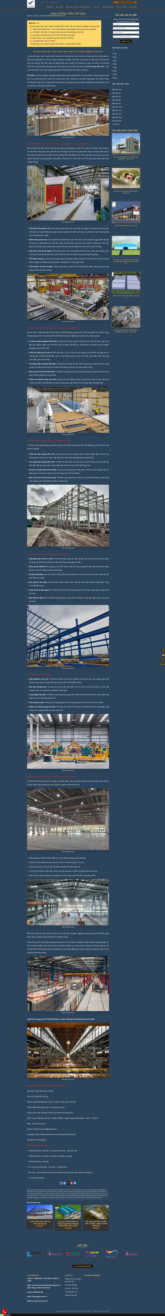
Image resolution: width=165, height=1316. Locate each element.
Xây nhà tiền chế (80, 1197)
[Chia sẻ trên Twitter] (64, 1183)
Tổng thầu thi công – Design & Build (78, 7)
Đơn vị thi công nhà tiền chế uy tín (39, 1191)
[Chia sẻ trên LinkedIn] (74, 1183)
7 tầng (114, 74)
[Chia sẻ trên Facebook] (61, 1183)
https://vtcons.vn (39, 1123)
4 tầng (114, 64)
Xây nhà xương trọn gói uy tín (94, 1197)
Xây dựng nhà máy (80, 1195)
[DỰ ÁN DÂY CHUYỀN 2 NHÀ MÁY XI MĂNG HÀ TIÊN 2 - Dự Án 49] (126, 317)
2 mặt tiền (115, 124)
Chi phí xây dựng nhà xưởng (77, 1190)
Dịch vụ (96, 7)
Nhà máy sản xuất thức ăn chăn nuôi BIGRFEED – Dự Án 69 (126, 158)
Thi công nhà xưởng (44, 1195)
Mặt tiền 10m (117, 107)
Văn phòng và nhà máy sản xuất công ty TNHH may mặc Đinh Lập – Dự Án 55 (126, 261)
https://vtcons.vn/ (41, 1301)
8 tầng (114, 78)
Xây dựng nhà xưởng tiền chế (67, 1197)
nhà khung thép (67, 1191)
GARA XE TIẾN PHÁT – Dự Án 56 (126, 226)
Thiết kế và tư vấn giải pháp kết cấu (73, 1280)
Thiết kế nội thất (71, 1295)
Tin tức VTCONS (121, 7)
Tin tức (46, 1190)
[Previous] (29, 1248)
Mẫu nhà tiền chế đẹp (56, 1191)
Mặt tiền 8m (116, 100)
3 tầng (114, 60)
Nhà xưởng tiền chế (32, 1195)
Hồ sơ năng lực (108, 7)
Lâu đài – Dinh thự (71, 1288)
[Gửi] (135, 2)
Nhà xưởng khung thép (82, 1193)
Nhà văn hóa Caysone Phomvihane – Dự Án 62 (126, 192)
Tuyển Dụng (133, 7)
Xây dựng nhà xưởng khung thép (49, 1197)
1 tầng (114, 54)
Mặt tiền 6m (116, 93)
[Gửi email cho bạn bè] (68, 1183)
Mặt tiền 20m (117, 121)
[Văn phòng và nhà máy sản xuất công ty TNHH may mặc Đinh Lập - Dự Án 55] (126, 246)
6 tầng (114, 71)
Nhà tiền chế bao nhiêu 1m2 (54, 1193)
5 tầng (114, 67)
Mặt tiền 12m (117, 114)
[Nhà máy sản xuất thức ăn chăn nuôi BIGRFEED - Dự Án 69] (126, 143)
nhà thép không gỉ (94, 1191)
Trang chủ (50, 7)
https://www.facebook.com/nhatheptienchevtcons (55, 1134)
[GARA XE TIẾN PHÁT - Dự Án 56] (126, 212)
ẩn (37, 23)
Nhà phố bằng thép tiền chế (80, 1191)
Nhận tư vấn (126, 41)
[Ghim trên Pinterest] (71, 1183)
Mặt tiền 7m (116, 96)
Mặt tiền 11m (117, 110)
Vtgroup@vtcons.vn (39, 1296)
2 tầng (114, 57)
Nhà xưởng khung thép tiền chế (99, 1193)
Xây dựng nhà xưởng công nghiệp (95, 1195)
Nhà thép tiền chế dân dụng (37, 1193)
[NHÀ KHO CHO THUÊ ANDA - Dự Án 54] (126, 282)
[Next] (136, 1248)
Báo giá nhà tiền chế (63, 1190)
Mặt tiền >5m (117, 90)
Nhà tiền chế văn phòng (69, 1193)
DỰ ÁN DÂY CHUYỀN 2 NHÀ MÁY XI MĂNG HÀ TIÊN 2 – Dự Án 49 (126, 331)
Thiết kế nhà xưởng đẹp (57, 1195)
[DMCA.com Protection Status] (5, 1315)
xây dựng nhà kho (70, 1195)
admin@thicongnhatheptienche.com (55, 15)
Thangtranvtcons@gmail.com (44, 1129)
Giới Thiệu (59, 7)
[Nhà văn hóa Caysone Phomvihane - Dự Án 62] (126, 178)
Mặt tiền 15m (117, 117)
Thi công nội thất (71, 1285)
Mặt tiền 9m (116, 103)
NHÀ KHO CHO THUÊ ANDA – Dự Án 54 (126, 297)
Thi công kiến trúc (71, 1292)
